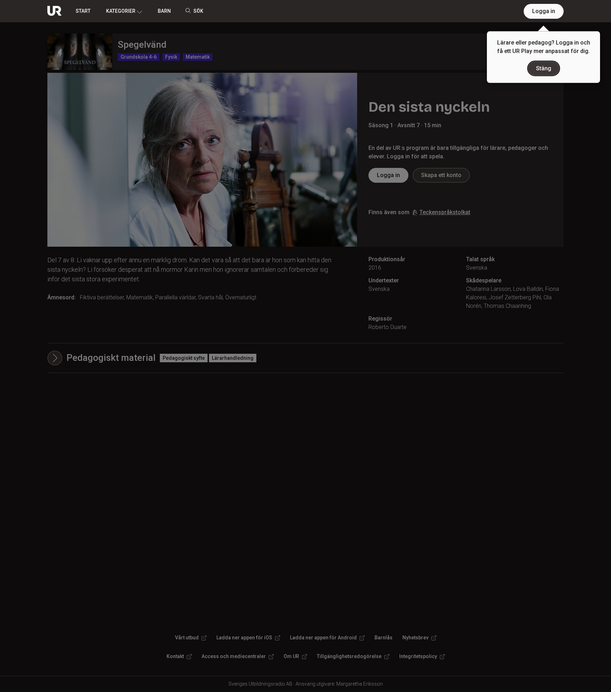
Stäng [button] (543, 68)
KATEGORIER (120, 11)
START (83, 11)
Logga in (543, 11)
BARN (164, 11)
